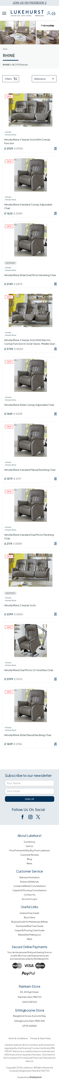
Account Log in (29, 899)
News (29, 863)
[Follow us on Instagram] (30, 817)
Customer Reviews (29, 854)
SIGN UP (29, 799)
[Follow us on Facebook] (22, 817)
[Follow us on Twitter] (37, 817)
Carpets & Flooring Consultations (29, 890)
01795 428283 (29, 1026)
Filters (8, 78)
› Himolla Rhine (10, 135)
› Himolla (7, 132)
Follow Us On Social (28, 809)
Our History (29, 841)
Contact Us (29, 894)
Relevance (40, 78)
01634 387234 (29, 1002)
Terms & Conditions (18, 1038)
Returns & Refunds (29, 881)
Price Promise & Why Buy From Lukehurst (29, 850)
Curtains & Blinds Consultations (29, 886)
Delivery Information (29, 877)
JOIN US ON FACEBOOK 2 (29, 2)
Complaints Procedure (18, 1057)
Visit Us (29, 846)
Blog (29, 859)
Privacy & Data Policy (40, 1038)
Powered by (29, 1077)
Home (5, 49)
